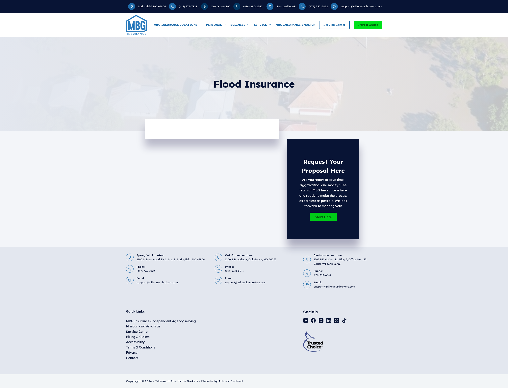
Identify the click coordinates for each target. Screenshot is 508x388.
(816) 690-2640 (253, 6)
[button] (323, 217)
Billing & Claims (137, 337)
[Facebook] (313, 320)
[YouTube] (305, 320)
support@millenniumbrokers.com (361, 6)
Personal (214, 25)
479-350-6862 (322, 275)
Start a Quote (368, 25)
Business (237, 25)
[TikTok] (344, 320)
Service (260, 25)
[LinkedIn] (328, 320)
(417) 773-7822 (188, 6)
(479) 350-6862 (318, 6)
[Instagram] (321, 320)
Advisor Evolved (230, 381)
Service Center (334, 25)
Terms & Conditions (140, 347)
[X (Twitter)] (336, 320)
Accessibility (135, 342)
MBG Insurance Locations (175, 25)
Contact (132, 358)
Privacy (132, 352)
